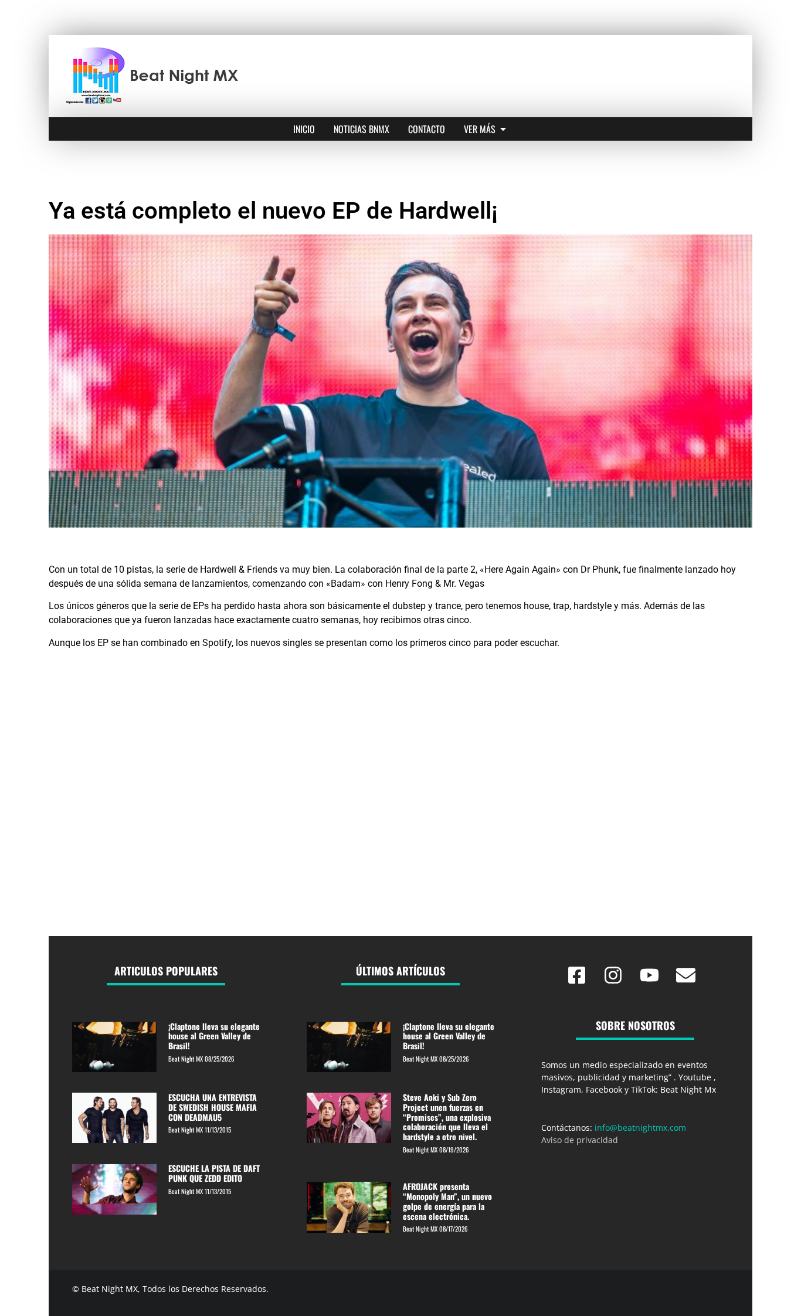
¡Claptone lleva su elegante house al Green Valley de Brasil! (214, 1036)
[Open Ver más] (503, 129)
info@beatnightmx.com (640, 1127)
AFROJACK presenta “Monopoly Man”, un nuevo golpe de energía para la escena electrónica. (447, 1201)
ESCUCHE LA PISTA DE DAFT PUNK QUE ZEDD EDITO (214, 1173)
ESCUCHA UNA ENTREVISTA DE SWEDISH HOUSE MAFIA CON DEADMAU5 (212, 1107)
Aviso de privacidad (579, 1139)
